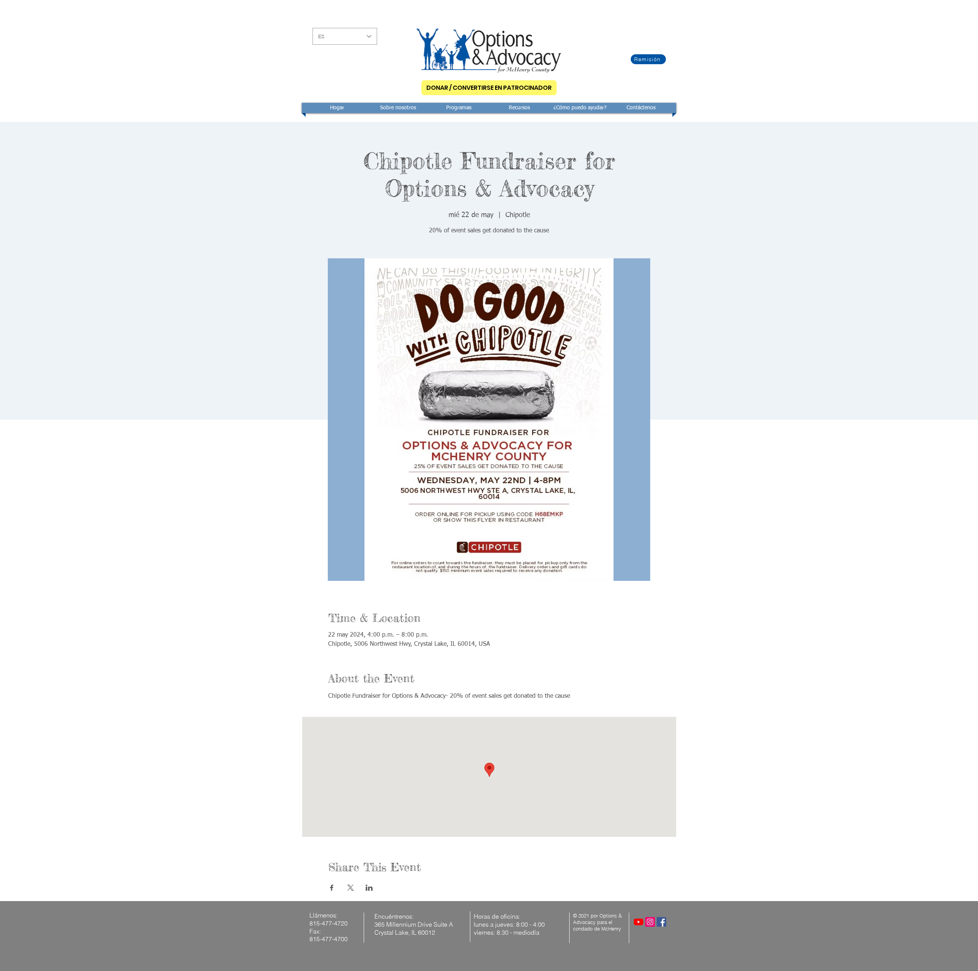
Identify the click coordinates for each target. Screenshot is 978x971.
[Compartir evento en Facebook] (331, 888)
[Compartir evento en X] (350, 888)
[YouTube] (638, 922)
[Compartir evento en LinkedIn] (369, 888)
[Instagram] (650, 922)
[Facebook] (661, 922)
